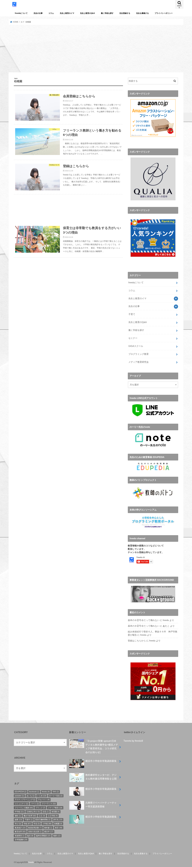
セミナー (132, 338)
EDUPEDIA (21, 792)
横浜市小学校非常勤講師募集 (101, 761)
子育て (131, 314)
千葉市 (29, 820)
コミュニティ (21, 804)
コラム (51, 13)
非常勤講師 (21, 840)
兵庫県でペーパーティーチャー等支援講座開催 (101, 804)
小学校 (47, 824)
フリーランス (48, 804)
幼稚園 (58, 824)
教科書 (48, 828)
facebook (34, 792)
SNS (55, 792)
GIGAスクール (135, 346)
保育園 (55, 812)
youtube (19, 796)
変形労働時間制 (43, 820)
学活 (36, 824)
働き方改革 (30, 816)
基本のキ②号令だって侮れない (143, 620)
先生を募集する (142, 13)
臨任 (30, 836)
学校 (27, 824)
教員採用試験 (35, 828)
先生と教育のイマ (67, 13)
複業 (57, 836)
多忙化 (57, 820)
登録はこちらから (137, 640)
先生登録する (124, 13)
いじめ (41, 796)
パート (35, 804)
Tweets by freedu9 (133, 740)
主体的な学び (33, 812)
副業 (18, 820)
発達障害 (20, 836)
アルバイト (44, 800)
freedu (166, 620)
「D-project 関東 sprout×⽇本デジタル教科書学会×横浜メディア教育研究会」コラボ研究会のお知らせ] (101, 746)
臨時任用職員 (43, 836)
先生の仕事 (38, 13)
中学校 (19, 812)
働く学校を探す (107, 13)
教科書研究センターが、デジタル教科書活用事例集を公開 (101, 777)
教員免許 (20, 828)
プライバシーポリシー (164, 13)
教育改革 (20, 832)
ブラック (40, 808)
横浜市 (48, 832)
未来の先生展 (35, 832)
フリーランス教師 (24, 808)
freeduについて (21, 13)
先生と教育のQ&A (87, 13)
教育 (58, 828)
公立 (42, 816)
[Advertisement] (96, 49)
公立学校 (53, 816)
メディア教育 (55, 808)
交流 (45, 812)
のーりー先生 (56, 796)
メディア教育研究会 (138, 362)
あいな (31, 796)
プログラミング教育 (138, 354)
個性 (18, 816)
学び (18, 824)
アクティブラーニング (25, 800)
